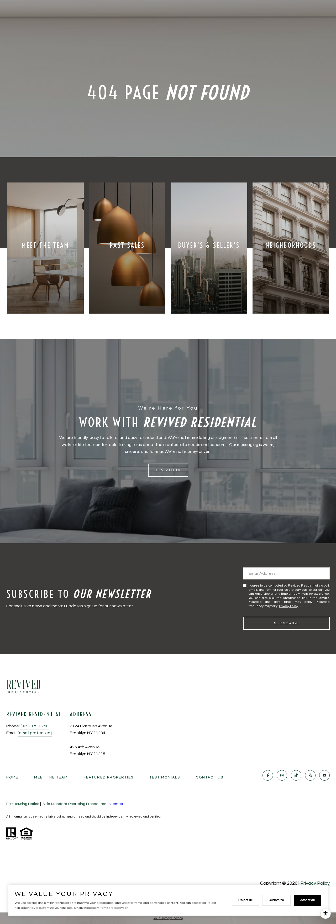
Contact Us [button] (168, 470)
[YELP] (310, 775)
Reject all (245, 900)
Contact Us (209, 777)
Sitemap (115, 804)
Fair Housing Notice (22, 804)
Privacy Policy (288, 606)
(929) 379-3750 (34, 726)
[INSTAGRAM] (282, 775)
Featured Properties (108, 777)
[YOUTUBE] (324, 775)
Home (12, 777)
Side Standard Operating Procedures (74, 804)
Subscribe (286, 623)
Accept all (307, 900)
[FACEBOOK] (267, 775)
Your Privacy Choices (168, 918)
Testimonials (164, 777)
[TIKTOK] (296, 775)
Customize (276, 900)
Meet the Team (51, 777)
